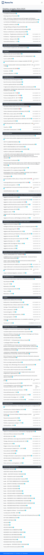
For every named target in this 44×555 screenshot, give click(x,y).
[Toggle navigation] (41, 3)
